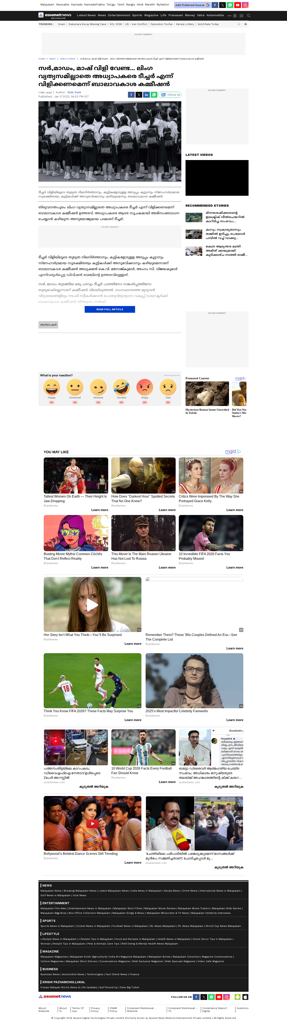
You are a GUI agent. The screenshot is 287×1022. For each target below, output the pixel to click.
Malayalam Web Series (226, 908)
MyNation (163, 4)
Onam (61, 24)
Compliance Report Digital (214, 1010)
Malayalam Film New (53, 908)
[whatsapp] (230, 5)
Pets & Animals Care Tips (103, 943)
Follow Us (174, 94)
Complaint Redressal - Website (141, 1010)
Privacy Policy (95, 1010)
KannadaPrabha (94, 4)
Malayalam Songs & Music (128, 913)
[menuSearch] (248, 15)
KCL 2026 (116, 24)
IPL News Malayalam (190, 926)
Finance (134, 974)
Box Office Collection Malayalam (89, 913)
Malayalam (47, 4)
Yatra (200, 15)
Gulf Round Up (108, 987)
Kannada (76, 4)
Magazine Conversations (217, 956)
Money (190, 15)
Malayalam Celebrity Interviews (211, 913)
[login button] (236, 15)
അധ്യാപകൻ (48, 324)
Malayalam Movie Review (160, 908)
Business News (50, 974)
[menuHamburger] (242, 16)
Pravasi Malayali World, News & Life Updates (69, 987)
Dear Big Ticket (129, 987)
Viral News (79, 895)
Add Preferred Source (189, 5)
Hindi (140, 4)
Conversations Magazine (114, 961)
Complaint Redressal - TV (182, 1010)
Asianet (54, 996)
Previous (239, 24)
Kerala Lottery (185, 24)
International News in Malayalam (220, 890)
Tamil (120, 4)
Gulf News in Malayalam (56, 895)
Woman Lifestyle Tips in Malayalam (63, 943)
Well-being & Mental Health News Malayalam (149, 943)
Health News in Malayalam (174, 939)
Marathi (150, 4)
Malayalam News (51, 890)
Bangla (130, 4)
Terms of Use (78, 1010)
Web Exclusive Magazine (147, 961)
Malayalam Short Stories (81, 961)
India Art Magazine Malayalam (127, 956)
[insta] (245, 5)
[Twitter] (222, 5)
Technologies (95, 974)
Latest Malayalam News (114, 890)
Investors (243, 1008)
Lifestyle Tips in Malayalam (96, 939)
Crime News (189, 890)
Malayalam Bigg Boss (54, 913)
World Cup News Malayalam (223, 926)
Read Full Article (109, 309)
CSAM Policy (113, 1010)
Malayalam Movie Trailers (194, 908)
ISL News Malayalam (163, 926)
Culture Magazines (52, 961)
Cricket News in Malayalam (93, 926)
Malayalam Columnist (186, 956)
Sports (137, 15)
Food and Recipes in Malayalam (135, 939)
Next (245, 24)
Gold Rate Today (208, 24)
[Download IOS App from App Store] (245, 997)
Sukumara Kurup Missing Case (87, 24)
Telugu (110, 4)
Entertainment (119, 15)
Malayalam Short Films (127, 908)
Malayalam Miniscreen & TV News (168, 913)
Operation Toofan (162, 24)
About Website (43, 1010)
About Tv (63, 1010)
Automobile (215, 15)
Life (163, 15)
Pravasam (176, 15)
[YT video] (237, 5)
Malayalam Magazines (54, 956)
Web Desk (74, 92)
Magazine (151, 15)
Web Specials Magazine (180, 961)
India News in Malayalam (146, 890)
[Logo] (56, 16)
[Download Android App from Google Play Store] (237, 997)
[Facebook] (215, 5)
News (102, 15)
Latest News (86, 15)
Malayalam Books (160, 956)
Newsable (62, 4)
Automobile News (73, 974)
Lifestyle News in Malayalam (58, 939)
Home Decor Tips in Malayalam (212, 939)
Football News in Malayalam (130, 926)
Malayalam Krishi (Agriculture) (88, 956)
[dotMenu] (230, 15)
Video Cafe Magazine (210, 961)
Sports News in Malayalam (57, 926)
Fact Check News (116, 974)
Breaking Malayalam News (80, 890)
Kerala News (172, 890)
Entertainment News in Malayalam (89, 908)
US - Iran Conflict (136, 24)
